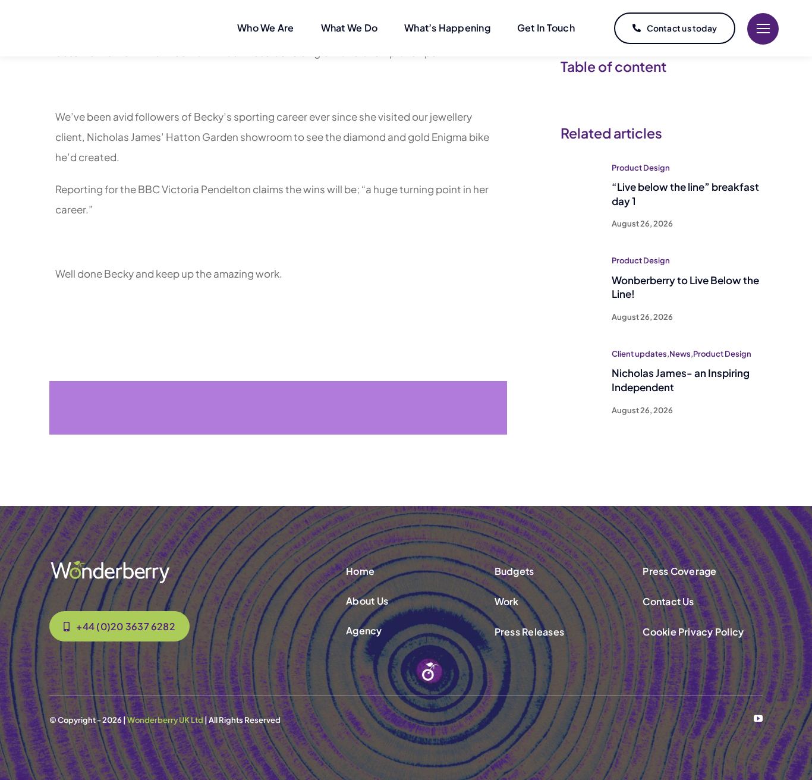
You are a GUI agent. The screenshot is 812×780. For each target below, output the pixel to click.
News (680, 353)
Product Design (641, 167)
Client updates (639, 353)
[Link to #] (763, 29)
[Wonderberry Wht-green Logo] (110, 564)
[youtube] (758, 718)
